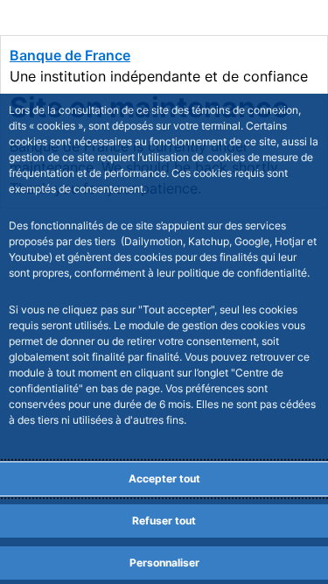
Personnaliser (164, 562)
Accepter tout (164, 478)
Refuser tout (164, 520)
